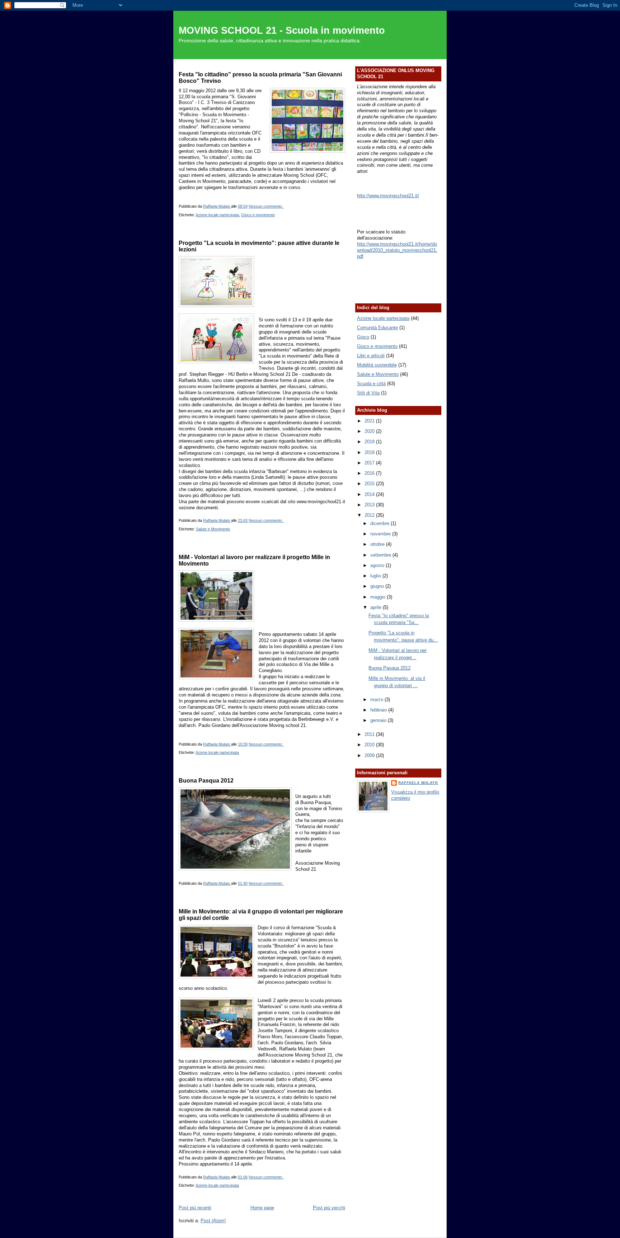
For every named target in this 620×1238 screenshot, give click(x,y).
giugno (377, 586)
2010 (370, 744)
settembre (381, 555)
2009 (370, 755)
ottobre (378, 544)
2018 (370, 452)
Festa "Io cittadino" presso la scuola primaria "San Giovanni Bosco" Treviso (260, 77)
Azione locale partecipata (217, 215)
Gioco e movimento (258, 215)
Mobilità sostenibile (377, 365)
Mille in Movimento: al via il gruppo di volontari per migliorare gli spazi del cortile (261, 914)
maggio (378, 597)
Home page (262, 1207)
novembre (381, 534)
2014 (370, 494)
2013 (370, 504)
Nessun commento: (266, 206)
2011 (370, 734)
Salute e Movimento (213, 529)
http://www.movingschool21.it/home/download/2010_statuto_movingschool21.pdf (397, 250)
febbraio (379, 710)
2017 (370, 463)
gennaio (379, 720)
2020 (370, 431)
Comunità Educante (377, 327)
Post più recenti (195, 1207)
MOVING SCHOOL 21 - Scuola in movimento (282, 30)
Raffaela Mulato (418, 783)
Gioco (363, 337)
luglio (376, 575)
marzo (377, 699)
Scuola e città (371, 383)
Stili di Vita (368, 393)
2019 (370, 441)
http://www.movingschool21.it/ (388, 195)
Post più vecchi (329, 1207)
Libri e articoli (371, 355)
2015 (370, 483)
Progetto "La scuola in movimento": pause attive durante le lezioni (259, 246)
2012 (370, 515)
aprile (376, 607)
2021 (370, 421)
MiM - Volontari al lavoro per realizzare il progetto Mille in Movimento (254, 560)
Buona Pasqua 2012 (206, 780)
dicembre (380, 523)
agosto (378, 565)
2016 (370, 473)
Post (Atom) (213, 1220)
